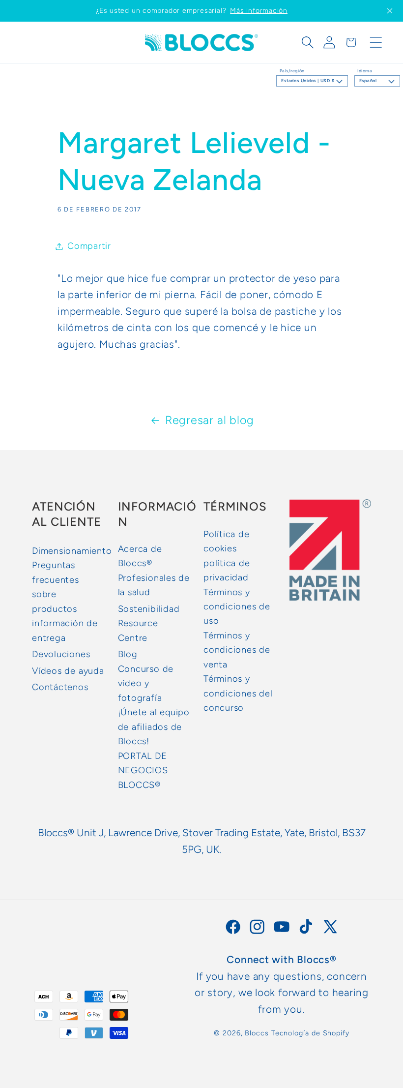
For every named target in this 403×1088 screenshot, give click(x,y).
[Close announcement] (389, 10)
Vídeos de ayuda (68, 670)
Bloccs (256, 1032)
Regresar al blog (209, 420)
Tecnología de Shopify (310, 1032)
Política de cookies (226, 541)
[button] (307, 42)
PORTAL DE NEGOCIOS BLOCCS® (143, 770)
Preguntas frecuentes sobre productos (55, 587)
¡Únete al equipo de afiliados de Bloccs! (154, 727)
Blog (128, 654)
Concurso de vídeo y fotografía (146, 683)
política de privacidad (226, 570)
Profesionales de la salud (154, 585)
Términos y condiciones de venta (236, 650)
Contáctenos (60, 687)
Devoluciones (61, 654)
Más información (259, 10)
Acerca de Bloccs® (140, 556)
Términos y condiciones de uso (236, 607)
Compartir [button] (89, 246)
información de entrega (65, 630)
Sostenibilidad (149, 609)
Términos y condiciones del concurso (238, 693)
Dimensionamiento (72, 550)
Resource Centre (138, 630)
